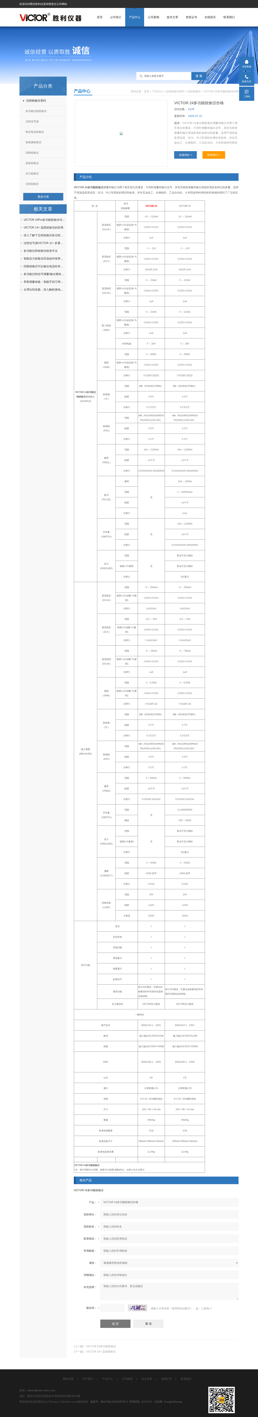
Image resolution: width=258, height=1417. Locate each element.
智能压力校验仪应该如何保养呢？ (44, 258)
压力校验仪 (32, 173)
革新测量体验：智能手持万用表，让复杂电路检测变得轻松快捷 (44, 281)
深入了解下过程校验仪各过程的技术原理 (44, 235)
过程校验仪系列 (36, 100)
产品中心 (134, 17)
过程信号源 (32, 121)
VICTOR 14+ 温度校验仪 (101, 1351)
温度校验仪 (32, 163)
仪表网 (158, 1401)
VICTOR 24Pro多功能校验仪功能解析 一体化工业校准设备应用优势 (44, 219)
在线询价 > (185, 154)
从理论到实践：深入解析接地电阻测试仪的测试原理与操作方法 (44, 289)
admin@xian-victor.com (41, 1390)
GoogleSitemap (173, 1401)
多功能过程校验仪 (36, 111)
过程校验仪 (32, 183)
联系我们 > (213, 154)
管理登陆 (134, 1401)
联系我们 (229, 17)
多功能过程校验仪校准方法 (41, 250)
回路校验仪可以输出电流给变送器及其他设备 (44, 266)
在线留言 (210, 17)
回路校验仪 (32, 152)
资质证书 (191, 17)
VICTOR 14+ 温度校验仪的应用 (43, 227)
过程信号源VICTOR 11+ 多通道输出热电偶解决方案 (44, 243)
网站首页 (68, 1378)
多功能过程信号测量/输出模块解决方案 (44, 274)
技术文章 (172, 17)
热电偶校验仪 (33, 142)
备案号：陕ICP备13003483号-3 (109, 1401)
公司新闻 (153, 17)
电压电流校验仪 (34, 131)
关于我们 (88, 1378)
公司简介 (115, 17)
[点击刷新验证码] (137, 1308)
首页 (100, 17)
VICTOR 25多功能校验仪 (89, 1190)
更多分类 (43, 196)
